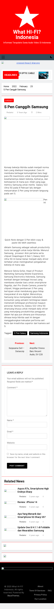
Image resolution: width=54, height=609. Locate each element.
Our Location (40, 599)
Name (10, 420)
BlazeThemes (13, 595)
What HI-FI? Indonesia (27, 34)
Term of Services (37, 591)
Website (11, 443)
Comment (12, 387)
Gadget (9, 100)
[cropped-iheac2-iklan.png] (27, 64)
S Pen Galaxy (20, 333)
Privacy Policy (40, 595)
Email (10, 431)
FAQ (50, 591)
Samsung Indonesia (39, 333)
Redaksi (10, 112)
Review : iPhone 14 (27, 502)
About (40, 586)
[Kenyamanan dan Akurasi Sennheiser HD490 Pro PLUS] (42, 77)
